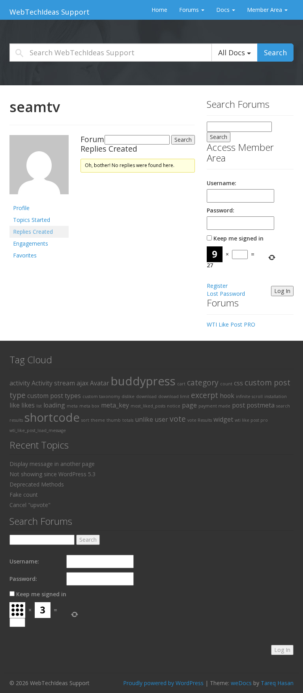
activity (19, 383)
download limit (173, 396)
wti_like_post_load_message (37, 430)
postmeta (261, 405)
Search (275, 52)
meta (72, 406)
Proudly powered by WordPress (163, 683)
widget (223, 419)
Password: (220, 210)
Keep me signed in (238, 238)
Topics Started (31, 219)
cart (181, 384)
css (238, 383)
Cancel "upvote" (29, 505)
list (39, 406)
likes (28, 405)
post (238, 405)
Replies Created (33, 231)
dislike (128, 396)
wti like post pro (251, 420)
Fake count (23, 494)
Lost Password (226, 293)
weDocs (241, 683)
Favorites (25, 255)
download (146, 396)
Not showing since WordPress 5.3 (52, 474)
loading (54, 405)
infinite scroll (249, 396)
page (189, 405)
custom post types (54, 395)
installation (275, 396)
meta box (89, 406)
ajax (82, 383)
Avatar (99, 383)
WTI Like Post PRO (231, 324)
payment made (214, 406)
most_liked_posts (148, 406)
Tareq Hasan (277, 683)
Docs (223, 9)
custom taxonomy (101, 396)
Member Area (265, 9)
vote (178, 418)
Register (217, 285)
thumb (114, 420)
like (14, 405)
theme (98, 420)
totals (127, 420)
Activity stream (53, 383)
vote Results (199, 420)
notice (173, 406)
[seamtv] (39, 167)
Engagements (30, 243)
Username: (221, 183)
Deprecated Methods (36, 484)
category (203, 382)
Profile (21, 208)
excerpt (204, 395)
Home (159, 9)
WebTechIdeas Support (49, 12)
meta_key (115, 405)
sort (85, 420)
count (226, 384)
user (161, 419)
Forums (189, 9)
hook (227, 395)
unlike (144, 419)
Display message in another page (52, 464)
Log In (282, 291)
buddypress (143, 381)
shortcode (52, 417)
